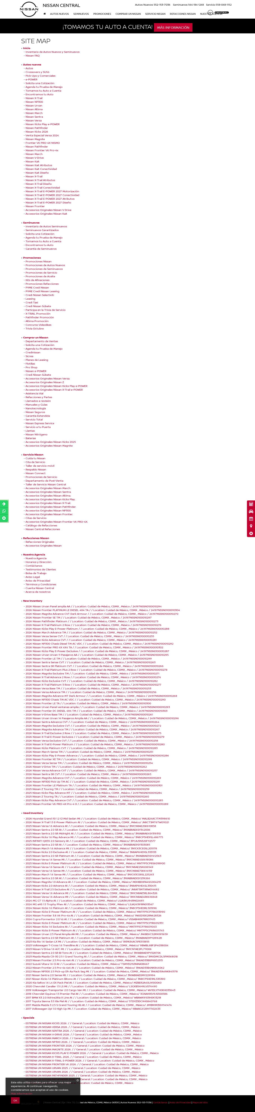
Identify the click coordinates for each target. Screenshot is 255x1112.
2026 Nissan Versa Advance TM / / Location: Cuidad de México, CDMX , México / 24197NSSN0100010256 (91, 692)
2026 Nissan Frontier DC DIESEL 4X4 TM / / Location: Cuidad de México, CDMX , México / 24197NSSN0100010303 (96, 710)
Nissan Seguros (35, 412)
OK (15, 1100)
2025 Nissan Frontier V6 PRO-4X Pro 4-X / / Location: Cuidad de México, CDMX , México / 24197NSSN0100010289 (97, 804)
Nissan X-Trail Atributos (40, 180)
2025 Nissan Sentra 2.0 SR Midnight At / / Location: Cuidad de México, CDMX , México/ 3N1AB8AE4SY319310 (93, 833)
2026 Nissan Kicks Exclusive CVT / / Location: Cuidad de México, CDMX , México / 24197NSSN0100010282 (92, 681)
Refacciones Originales (40, 542)
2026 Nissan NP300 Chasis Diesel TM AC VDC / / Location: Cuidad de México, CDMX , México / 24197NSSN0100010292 (99, 643)
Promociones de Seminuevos (44, 269)
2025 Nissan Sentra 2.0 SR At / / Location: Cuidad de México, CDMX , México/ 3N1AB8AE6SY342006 (88, 829)
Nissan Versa (34, 120)
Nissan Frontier (35, 206)
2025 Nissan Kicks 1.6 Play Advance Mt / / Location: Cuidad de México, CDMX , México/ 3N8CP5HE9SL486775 (94, 837)
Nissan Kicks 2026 (37, 131)
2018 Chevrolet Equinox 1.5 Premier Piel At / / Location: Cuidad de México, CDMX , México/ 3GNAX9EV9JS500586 (97, 993)
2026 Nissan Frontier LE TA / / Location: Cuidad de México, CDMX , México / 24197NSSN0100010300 (88, 703)
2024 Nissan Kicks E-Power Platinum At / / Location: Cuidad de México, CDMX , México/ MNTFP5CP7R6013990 (95, 911)
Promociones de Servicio (41, 272)
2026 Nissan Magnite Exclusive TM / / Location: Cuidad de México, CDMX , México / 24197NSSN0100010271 (92, 673)
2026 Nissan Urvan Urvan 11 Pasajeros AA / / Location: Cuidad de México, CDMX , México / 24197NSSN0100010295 (97, 654)
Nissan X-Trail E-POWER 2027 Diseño (48, 202)
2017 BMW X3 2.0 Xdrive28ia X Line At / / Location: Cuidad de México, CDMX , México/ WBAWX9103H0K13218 (93, 997)
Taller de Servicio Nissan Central (46, 484)
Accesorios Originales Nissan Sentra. (48, 492)
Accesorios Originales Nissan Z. (45, 382)
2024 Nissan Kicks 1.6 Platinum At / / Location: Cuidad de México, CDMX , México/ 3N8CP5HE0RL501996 (91, 908)
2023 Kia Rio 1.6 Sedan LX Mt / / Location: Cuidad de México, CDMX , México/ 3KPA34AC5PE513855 (87, 941)
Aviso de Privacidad (38, 580)
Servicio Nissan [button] (155, 13)
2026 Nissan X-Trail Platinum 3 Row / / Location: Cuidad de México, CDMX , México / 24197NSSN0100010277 (93, 684)
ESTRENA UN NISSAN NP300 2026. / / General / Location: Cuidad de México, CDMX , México (83, 1042)
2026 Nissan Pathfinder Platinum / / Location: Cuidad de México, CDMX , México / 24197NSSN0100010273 (92, 621)
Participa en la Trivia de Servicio (46, 310)
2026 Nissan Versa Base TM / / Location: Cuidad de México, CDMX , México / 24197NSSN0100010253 (88, 688)
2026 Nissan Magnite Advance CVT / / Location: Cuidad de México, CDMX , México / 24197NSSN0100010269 (93, 778)
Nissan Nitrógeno (36, 434)
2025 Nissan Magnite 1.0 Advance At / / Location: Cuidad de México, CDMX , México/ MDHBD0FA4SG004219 (93, 882)
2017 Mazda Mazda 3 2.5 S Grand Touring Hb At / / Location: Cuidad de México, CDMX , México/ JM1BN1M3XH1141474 (99, 1005)
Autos (29, 68)
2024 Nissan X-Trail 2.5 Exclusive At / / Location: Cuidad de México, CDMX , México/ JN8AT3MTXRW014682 (92, 889)
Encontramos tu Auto (39, 94)
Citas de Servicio (36, 518)
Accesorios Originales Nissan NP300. (48, 510)
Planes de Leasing (37, 360)
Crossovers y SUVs (37, 72)
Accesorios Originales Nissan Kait (46, 213)
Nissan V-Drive (35, 157)
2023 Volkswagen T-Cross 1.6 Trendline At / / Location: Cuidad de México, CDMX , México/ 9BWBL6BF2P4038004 (97, 945)
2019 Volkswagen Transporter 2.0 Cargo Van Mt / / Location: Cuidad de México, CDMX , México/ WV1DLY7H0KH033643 (100, 990)
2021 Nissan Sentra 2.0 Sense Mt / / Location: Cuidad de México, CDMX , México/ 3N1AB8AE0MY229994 (90, 975)
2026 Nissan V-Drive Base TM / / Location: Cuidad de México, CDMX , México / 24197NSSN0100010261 (89, 714)
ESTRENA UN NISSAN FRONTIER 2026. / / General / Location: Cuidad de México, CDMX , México (85, 1045)
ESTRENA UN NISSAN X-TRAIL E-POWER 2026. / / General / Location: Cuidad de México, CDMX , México (90, 1060)
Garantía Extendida (38, 415)
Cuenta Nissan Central (40, 588)
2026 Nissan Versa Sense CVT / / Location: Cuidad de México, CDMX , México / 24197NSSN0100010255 (90, 636)
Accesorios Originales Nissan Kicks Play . (51, 499)
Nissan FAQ (33, 55)
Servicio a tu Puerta (38, 427)
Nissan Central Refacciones (43, 529)
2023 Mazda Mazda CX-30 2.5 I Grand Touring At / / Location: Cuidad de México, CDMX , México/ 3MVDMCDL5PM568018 (102, 956)
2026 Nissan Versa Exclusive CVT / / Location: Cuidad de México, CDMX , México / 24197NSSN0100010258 (92, 740)
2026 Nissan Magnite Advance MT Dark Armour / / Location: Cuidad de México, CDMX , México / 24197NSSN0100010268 (101, 696)
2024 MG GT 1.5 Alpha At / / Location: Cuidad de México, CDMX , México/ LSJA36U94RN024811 (85, 900)
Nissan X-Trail (34, 98)
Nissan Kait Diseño (37, 172)
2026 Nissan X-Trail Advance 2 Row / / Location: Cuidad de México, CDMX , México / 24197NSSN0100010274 (93, 677)
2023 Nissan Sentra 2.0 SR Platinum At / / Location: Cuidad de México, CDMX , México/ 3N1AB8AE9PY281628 (94, 938)
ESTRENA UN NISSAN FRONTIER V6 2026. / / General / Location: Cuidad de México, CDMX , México (87, 1064)
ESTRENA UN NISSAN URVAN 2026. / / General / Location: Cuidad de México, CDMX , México (83, 1071)
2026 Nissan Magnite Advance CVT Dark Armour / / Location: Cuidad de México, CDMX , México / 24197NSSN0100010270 (102, 613)
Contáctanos (34, 565)
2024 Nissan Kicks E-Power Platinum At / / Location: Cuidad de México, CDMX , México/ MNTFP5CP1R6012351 (94, 923)
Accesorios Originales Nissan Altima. (48, 495)
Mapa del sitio (200, 1102)
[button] (251, 533)
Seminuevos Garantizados (42, 230)
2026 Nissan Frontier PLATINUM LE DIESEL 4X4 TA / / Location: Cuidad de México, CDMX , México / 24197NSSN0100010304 (103, 610)
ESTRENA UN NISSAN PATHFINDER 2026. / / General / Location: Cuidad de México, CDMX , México (86, 1079)
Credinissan (33, 352)
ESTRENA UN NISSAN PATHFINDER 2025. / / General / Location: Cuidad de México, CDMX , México (86, 1075)
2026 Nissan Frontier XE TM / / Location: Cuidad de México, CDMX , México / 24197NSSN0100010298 (89, 759)
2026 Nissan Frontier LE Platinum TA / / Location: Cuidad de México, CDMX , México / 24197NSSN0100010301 (94, 785)
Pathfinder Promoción (40, 317)
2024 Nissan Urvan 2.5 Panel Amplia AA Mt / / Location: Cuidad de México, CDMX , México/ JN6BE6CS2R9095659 (97, 934)
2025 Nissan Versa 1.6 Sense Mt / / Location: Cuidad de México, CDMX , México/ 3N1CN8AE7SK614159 (89, 870)
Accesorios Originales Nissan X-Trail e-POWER (54, 389)
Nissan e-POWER (36, 371)
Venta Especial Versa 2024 (42, 135)
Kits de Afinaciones (37, 280)
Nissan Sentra (34, 116)
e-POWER (31, 79)
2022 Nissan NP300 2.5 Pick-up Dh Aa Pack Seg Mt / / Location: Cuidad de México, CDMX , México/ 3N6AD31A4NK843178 (102, 971)
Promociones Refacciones (42, 283)
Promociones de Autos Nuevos (45, 265)
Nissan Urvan (34, 105)
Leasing (30, 298)
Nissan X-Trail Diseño (39, 184)
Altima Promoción (37, 321)
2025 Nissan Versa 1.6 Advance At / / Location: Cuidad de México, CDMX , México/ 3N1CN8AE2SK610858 (91, 826)
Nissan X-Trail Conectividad (43, 187)
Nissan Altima (34, 109)
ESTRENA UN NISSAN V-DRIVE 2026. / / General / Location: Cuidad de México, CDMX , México (84, 1034)
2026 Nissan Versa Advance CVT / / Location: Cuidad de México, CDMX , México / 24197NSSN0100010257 (92, 770)
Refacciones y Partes (39, 397)
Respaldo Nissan (36, 469)
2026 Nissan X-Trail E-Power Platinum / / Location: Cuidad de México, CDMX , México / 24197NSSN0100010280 (95, 744)
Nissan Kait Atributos (39, 165)
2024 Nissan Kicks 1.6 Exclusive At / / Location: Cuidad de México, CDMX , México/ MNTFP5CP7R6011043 (91, 926)
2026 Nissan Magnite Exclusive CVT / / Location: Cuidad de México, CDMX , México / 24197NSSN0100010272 (93, 725)
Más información (21, 1093)
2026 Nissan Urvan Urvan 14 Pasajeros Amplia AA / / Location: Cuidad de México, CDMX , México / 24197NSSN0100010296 (102, 718)
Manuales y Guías (36, 404)
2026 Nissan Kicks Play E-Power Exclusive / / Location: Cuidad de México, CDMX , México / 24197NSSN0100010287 (97, 651)
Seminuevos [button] (81, 13)
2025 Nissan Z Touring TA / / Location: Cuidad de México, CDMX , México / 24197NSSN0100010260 (87, 796)
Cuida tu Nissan (35, 458)
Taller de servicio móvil (40, 465)
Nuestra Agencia (36, 558)
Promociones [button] (102, 13)
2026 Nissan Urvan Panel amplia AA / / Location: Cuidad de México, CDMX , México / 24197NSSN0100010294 (94, 606)
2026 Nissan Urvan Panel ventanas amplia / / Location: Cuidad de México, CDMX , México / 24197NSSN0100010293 (98, 707)
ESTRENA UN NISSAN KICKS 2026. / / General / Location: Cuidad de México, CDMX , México (82, 1023)
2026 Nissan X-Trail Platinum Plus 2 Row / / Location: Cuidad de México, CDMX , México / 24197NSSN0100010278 (96, 669)
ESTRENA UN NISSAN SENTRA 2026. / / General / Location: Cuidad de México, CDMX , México (84, 1030)
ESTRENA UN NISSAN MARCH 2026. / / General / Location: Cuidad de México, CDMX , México (83, 1038)
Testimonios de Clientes (41, 569)
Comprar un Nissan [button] (128, 13)
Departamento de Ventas (42, 341)
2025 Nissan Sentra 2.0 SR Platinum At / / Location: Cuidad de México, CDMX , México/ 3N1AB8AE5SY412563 (93, 855)
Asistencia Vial (34, 393)
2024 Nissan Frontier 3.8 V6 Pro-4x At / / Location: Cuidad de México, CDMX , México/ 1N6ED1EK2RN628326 (93, 915)
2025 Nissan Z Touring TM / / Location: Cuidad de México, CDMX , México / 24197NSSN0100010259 (88, 789)
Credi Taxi (32, 302)
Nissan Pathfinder (37, 128)
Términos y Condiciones (41, 584)
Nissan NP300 (34, 101)
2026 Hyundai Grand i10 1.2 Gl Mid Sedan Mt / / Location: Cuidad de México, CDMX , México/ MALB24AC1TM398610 (98, 818)
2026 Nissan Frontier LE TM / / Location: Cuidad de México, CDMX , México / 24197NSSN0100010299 (89, 658)
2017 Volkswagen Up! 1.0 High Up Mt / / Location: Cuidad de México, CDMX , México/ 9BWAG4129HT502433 (93, 1008)
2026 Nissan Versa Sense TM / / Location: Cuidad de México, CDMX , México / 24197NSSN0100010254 (89, 763)
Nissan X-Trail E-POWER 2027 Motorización (52, 191)
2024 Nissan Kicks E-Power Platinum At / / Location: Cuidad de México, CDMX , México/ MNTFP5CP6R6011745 (95, 930)
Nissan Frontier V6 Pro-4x (42, 150)
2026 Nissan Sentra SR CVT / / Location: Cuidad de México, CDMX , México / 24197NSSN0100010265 (88, 774)
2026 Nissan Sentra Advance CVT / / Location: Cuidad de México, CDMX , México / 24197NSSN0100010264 (92, 722)
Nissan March (34, 113)
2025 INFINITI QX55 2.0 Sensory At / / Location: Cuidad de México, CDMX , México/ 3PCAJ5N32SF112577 (91, 841)
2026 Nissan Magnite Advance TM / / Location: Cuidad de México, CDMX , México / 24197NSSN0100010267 (93, 729)
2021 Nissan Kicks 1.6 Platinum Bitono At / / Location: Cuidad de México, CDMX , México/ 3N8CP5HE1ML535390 (95, 979)
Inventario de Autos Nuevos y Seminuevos (53, 52)
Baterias (31, 438)
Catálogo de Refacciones (41, 525)
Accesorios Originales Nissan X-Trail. (48, 503)
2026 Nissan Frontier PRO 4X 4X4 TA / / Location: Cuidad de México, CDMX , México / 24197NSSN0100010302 (94, 647)
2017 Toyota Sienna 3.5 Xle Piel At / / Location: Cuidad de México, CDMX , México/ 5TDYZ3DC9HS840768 (91, 1001)
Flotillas (30, 363)
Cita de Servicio (35, 462)
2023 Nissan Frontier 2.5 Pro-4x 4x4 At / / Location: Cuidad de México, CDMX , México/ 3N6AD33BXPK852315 (94, 960)
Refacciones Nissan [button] (183, 13)
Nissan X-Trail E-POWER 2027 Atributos (50, 198)
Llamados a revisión (38, 401)
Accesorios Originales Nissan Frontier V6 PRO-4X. (57, 521)
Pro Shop (31, 367)
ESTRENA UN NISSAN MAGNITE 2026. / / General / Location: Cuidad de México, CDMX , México (84, 1049)
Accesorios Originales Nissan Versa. (48, 378)
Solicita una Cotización (40, 83)
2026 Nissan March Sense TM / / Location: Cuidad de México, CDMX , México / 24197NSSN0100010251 (89, 751)
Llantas (30, 430)
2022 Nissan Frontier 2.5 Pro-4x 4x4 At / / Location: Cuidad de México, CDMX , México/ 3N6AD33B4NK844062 (95, 967)
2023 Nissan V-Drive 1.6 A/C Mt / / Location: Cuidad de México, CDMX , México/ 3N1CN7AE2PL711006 (89, 949)
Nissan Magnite (35, 139)
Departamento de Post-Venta (44, 480)
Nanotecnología (36, 408)
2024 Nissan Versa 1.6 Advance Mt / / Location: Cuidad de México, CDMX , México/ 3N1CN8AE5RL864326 (91, 893)
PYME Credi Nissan (37, 287)
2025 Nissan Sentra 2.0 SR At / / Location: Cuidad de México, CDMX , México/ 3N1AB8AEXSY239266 (88, 878)
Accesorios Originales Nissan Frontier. (49, 514)
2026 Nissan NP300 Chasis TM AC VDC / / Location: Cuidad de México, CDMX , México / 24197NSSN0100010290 (96, 699)
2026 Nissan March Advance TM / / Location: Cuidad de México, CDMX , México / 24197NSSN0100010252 (91, 632)
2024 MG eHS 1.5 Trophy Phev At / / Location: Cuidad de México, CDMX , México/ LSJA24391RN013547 (90, 904)
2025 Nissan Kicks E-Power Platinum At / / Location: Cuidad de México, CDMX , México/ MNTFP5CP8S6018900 (95, 863)
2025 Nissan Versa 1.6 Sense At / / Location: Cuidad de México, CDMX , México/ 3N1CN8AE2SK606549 (89, 867)
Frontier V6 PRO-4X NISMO (43, 143)
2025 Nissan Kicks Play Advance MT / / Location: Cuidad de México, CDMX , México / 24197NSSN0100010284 (94, 792)
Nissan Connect (36, 473)
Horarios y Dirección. (39, 562)
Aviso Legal (33, 577)
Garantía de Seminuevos (41, 248)
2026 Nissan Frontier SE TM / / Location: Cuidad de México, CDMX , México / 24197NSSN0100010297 (89, 617)
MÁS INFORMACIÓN (173, 27)
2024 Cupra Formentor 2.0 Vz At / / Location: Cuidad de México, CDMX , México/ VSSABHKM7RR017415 (90, 919)
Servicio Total (34, 419)
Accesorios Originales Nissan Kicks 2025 (51, 442)
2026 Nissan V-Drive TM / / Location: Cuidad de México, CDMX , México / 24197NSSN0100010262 (86, 766)
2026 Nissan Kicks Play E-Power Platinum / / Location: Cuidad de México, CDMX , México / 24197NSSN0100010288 (97, 628)
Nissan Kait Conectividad (41, 169)
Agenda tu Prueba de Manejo (44, 87)
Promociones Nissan (39, 261)
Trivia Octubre (35, 328)
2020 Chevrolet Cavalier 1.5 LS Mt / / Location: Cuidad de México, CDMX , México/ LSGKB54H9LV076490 (91, 986)
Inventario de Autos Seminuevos (46, 226)
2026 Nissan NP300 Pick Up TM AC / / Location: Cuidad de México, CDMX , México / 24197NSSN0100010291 (93, 781)
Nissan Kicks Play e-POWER (43, 124)
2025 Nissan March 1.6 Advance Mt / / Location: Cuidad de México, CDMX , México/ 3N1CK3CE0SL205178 (91, 848)
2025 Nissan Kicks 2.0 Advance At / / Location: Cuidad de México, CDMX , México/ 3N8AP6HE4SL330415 (91, 885)
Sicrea (29, 356)
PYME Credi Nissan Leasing (42, 291)
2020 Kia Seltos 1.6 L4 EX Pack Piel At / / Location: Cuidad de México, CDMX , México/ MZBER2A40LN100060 (93, 982)
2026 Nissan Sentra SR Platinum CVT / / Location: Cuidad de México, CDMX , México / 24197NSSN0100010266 (95, 666)
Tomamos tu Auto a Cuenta (43, 90)
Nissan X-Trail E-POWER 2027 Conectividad (52, 195)
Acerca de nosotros (38, 591)
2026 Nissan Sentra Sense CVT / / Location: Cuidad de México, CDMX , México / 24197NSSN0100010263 (91, 662)
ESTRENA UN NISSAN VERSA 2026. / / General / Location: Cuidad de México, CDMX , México (83, 1027)
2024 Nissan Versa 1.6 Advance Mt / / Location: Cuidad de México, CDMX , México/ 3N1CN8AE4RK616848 (91, 897)
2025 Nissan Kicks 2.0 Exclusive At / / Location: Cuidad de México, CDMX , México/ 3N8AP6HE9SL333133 (91, 852)
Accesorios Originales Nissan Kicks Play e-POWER (56, 386)
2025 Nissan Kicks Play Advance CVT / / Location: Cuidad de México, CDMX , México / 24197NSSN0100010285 (94, 800)
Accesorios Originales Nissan (44, 545)
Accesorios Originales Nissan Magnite (49, 445)
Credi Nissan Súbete (38, 306)
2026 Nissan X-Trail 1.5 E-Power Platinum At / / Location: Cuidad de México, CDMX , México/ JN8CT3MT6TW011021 (97, 822)
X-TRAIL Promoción (38, 313)
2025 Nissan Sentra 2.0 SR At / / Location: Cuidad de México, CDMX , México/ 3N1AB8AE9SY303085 (88, 844)
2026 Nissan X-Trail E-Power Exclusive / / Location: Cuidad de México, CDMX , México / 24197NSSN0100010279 (95, 737)
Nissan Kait (32, 161)
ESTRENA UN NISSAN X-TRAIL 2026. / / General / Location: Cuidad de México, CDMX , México (84, 1056)
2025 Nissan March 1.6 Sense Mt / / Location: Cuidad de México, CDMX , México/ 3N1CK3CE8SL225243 (90, 874)
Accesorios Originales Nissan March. (48, 488)
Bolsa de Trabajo (36, 573)
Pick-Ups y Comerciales (40, 75)
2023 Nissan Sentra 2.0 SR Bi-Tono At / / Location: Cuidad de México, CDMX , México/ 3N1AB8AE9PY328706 (93, 952)
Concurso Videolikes (38, 324)
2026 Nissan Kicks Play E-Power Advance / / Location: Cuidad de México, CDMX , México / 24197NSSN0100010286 (97, 755)
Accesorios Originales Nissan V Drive (48, 210)
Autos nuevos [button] (59, 13)
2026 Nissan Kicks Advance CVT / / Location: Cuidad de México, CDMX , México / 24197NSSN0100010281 (91, 640)
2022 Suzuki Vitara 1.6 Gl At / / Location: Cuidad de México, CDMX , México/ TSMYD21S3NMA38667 (87, 964)
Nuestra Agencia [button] (211, 13)
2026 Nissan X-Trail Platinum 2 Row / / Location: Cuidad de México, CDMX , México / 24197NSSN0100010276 (93, 625)
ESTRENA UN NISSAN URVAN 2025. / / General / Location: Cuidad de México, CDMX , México (83, 1068)
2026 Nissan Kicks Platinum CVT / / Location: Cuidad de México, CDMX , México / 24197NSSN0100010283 (92, 748)
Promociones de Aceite (40, 276)
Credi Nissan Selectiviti (40, 295)
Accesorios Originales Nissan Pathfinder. (51, 506)
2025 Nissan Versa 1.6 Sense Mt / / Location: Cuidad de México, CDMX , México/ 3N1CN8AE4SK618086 (89, 859)
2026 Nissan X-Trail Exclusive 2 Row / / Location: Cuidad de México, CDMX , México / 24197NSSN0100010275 (93, 733)
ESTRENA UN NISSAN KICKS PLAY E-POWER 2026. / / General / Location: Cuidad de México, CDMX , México (92, 1053)
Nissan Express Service (40, 423)
